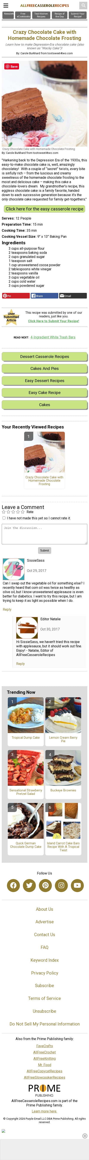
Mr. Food (44, 1065)
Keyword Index (44, 960)
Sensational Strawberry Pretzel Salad (26, 792)
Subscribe (44, 985)
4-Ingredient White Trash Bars (52, 337)
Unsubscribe (44, 1011)
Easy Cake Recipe (44, 392)
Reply (7, 609)
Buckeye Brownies (63, 790)
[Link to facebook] (13, 885)
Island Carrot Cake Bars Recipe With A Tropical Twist (63, 847)
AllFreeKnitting (44, 1059)
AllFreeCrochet (44, 1052)
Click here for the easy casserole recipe (44, 209)
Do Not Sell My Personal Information (45, 1024)
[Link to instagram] (61, 885)
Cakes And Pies (44, 368)
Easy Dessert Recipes (44, 380)
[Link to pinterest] (45, 885)
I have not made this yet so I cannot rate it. (39, 518)
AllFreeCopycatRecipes (44, 1071)
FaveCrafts (44, 1046)
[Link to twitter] (29, 885)
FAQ (44, 947)
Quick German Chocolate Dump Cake (25, 845)
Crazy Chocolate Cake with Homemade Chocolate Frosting (44, 481)
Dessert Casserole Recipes (44, 356)
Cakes (44, 404)
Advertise (44, 921)
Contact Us (44, 934)
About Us (44, 909)
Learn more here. (44, 1111)
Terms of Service (44, 998)
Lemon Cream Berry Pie (63, 739)
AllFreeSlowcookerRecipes (44, 1077)
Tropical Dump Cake (26, 738)
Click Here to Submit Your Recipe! (53, 321)
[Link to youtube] (77, 885)
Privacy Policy (44, 973)
